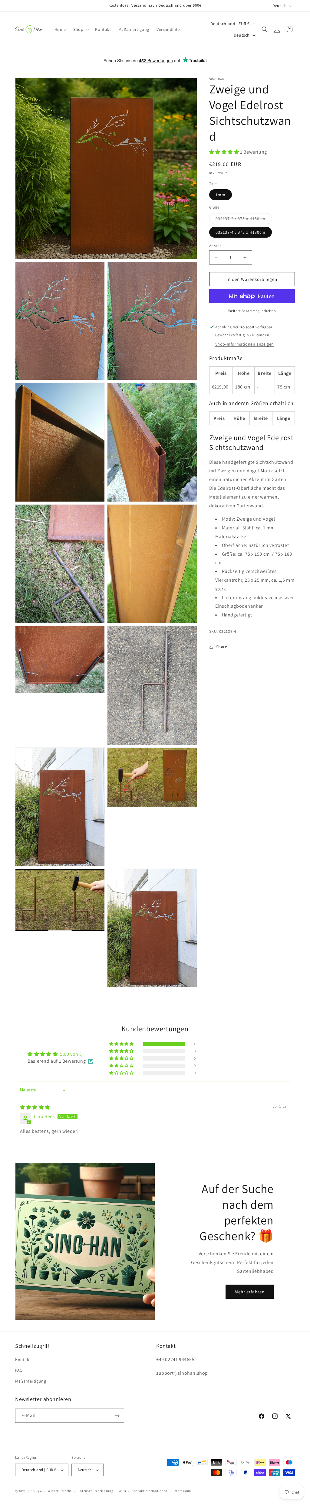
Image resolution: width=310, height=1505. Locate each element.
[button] (80, 29)
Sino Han (35, 1491)
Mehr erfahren (250, 1292)
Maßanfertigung (30, 1381)
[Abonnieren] (117, 1416)
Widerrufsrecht (60, 1491)
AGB (122, 1491)
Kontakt (23, 1359)
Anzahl (215, 245)
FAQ (19, 1370)
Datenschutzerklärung (95, 1491)
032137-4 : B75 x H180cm (240, 232)
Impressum (182, 1491)
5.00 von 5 (71, 1054)
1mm (221, 194)
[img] (35, 1107)
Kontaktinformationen (149, 1491)
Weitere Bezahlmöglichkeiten (252, 310)
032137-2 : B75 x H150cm (244, 220)
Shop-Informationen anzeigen (244, 344)
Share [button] (221, 646)
